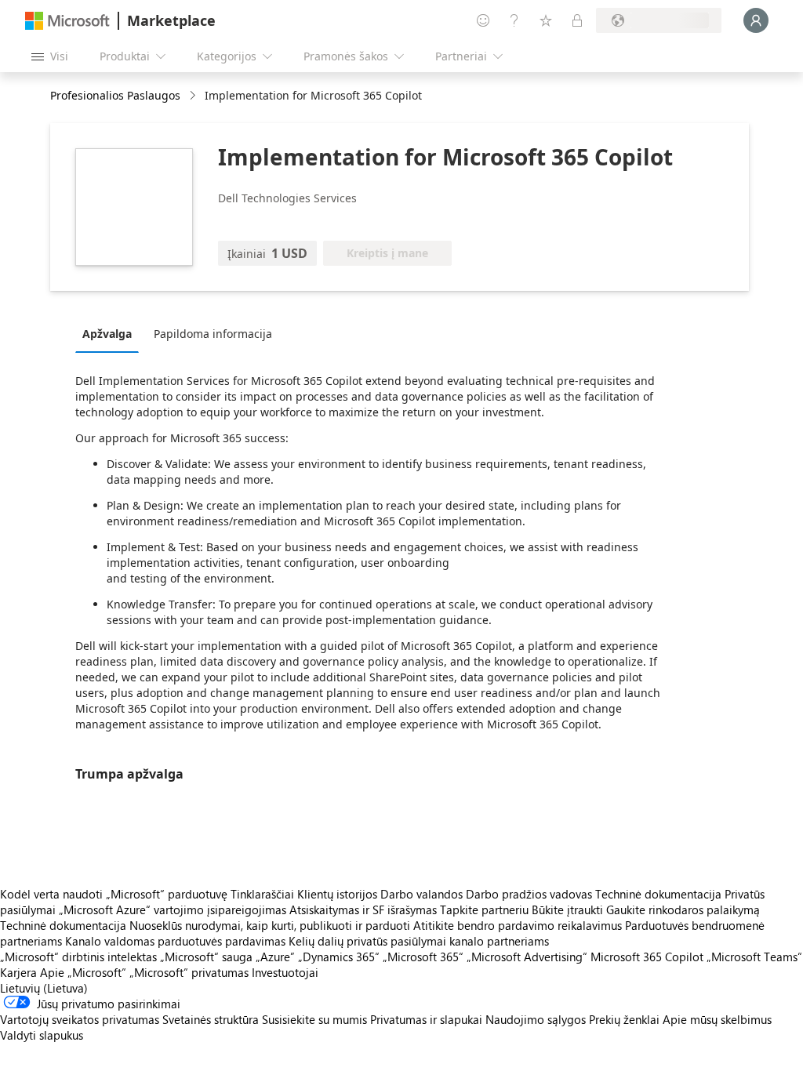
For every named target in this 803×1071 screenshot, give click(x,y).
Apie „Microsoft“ (83, 972)
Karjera (18, 972)
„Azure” (275, 956)
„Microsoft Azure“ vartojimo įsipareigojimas (174, 909)
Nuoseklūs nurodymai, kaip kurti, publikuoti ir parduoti (269, 925)
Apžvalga (107, 333)
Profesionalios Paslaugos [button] (115, 95)
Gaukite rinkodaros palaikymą (683, 909)
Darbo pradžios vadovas (529, 894)
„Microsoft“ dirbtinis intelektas (78, 956)
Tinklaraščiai (262, 894)
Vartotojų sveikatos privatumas (79, 1019)
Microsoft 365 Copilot (646, 956)
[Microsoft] (67, 21)
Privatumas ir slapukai (426, 1019)
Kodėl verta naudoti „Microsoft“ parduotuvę (113, 894)
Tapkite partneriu (484, 909)
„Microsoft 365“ (423, 956)
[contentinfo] (194, 96)
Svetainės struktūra (210, 1019)
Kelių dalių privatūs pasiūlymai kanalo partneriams (419, 941)
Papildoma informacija (213, 333)
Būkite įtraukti (567, 909)
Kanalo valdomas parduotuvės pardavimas (175, 941)
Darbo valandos (421, 894)
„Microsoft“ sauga (206, 956)
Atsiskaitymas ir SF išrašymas (363, 909)
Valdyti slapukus (41, 1035)
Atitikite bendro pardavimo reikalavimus (517, 925)
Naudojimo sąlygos (535, 1019)
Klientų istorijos (337, 894)
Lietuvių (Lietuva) (44, 988)
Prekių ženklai (624, 1019)
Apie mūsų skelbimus (717, 1019)
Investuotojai (285, 972)
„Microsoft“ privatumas (189, 972)
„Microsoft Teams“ (754, 956)
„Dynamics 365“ (339, 956)
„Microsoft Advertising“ (527, 956)
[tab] (111, 333)
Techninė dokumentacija (658, 894)
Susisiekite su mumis (314, 1019)
